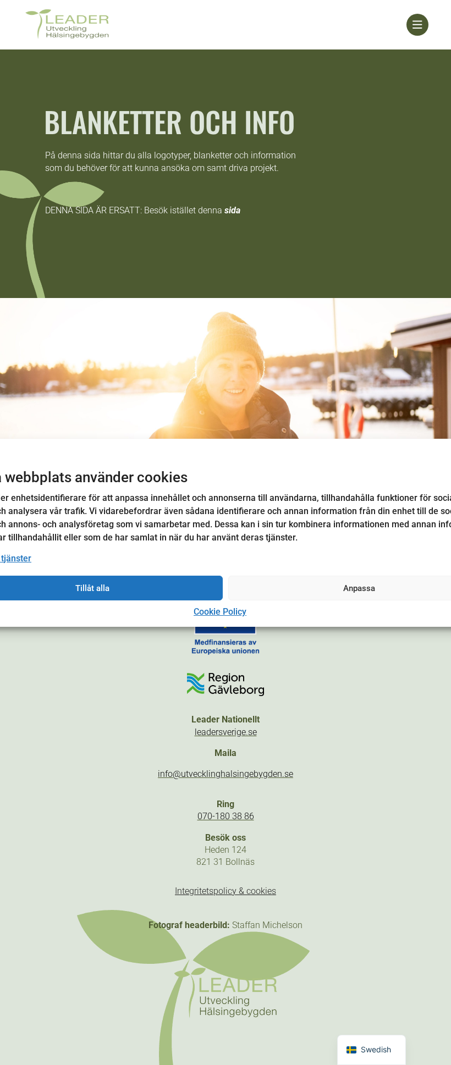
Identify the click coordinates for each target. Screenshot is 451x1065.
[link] (214, 25)
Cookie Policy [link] (220, 611)
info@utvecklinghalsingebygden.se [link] (225, 774)
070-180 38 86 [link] (225, 816)
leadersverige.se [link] (226, 732)
